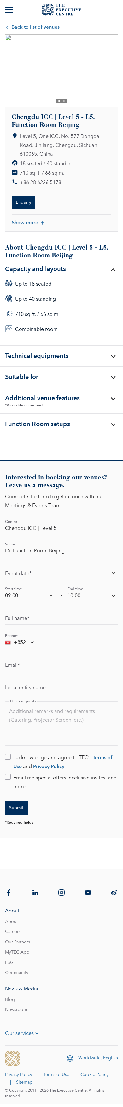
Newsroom (16, 1010)
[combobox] (20, 643)
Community (16, 973)
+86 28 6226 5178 (40, 182)
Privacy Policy (48, 766)
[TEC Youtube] (88, 892)
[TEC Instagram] (61, 892)
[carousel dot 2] (64, 101)
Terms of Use (56, 1075)
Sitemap (24, 1082)
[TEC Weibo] (114, 892)
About (11, 921)
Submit (16, 808)
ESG (9, 962)
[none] (61, 574)
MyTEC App (17, 952)
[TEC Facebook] (9, 892)
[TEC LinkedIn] (35, 892)
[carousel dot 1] (59, 101)
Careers (12, 932)
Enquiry (23, 202)
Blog (10, 999)
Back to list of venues (35, 27)
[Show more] (9, 9)
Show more (25, 222)
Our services (19, 1033)
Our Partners (17, 942)
